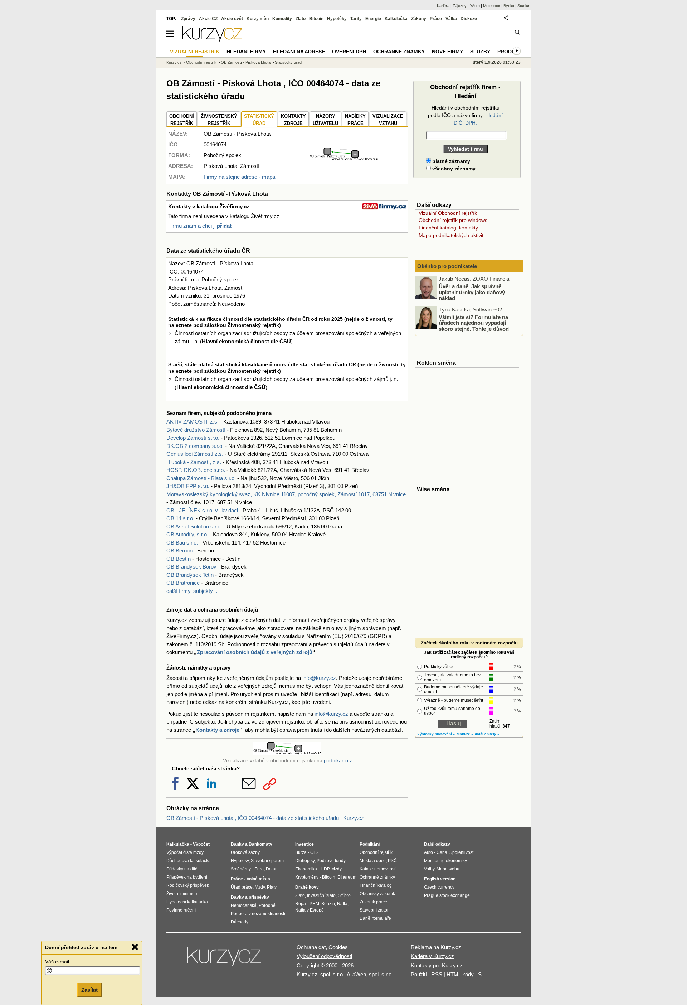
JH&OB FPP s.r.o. (187, 486)
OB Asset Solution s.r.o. (194, 526)
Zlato (301, 18)
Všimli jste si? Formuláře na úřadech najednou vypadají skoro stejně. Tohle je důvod (474, 323)
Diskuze (469, 18)
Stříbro (344, 895)
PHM (314, 903)
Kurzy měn (258, 18)
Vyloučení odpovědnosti (324, 956)
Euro (259, 868)
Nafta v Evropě (309, 910)
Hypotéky (337, 18)
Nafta (342, 903)
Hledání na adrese (299, 51)
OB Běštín (178, 559)
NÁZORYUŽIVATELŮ (325, 119)
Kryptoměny (306, 877)
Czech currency (439, 887)
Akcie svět (232, 18)
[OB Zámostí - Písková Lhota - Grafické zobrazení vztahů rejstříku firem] (344, 159)
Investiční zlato (321, 895)
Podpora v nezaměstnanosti (258, 913)
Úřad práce (242, 887)
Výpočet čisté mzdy (185, 852)
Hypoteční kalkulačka (187, 901)
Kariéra (443, 6)
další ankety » (487, 734)
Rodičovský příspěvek (187, 885)
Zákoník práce (373, 901)
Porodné (267, 905)
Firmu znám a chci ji (200, 226)
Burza (301, 852)
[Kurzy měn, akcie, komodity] (224, 959)
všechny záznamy (453, 168)
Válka (451, 18)
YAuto (475, 6)
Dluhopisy (305, 860)
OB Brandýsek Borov (191, 567)
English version (439, 878)
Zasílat (89, 989)
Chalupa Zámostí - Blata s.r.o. (201, 478)
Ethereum (346, 877)
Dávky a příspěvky (250, 897)
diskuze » (465, 734)
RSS (436, 974)
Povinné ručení (181, 910)
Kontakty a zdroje (217, 730)
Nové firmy (447, 51)
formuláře (381, 918)
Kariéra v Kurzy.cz (432, 956)
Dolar (271, 868)
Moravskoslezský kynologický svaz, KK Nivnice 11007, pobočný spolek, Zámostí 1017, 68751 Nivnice (286, 494)
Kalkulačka (396, 18)
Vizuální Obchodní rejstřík (448, 213)
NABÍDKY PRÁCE (355, 119)
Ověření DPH (349, 51)
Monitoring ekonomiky (445, 860)
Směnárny (241, 868)
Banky (237, 844)
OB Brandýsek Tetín (190, 575)
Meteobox (491, 6)
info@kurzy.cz (319, 678)
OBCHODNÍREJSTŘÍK (181, 119)
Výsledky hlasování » (436, 734)
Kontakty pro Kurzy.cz (437, 965)
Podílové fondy (331, 860)
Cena (442, 852)
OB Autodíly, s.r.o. (187, 534)
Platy (272, 887)
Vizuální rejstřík (194, 51)
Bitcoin (316, 18)
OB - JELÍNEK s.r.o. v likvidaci (202, 510)
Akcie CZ (208, 18)
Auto (428, 852)
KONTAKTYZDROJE (293, 119)
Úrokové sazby (245, 852)
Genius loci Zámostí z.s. (194, 454)
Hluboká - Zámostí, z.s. (193, 462)
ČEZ (314, 852)
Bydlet (508, 6)
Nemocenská (244, 905)
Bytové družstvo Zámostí (195, 430)
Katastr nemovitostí (378, 868)
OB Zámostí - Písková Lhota (246, 62)
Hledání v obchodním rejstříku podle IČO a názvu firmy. (465, 115)
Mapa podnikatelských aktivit (451, 235)
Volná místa (258, 878)
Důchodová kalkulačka (188, 860)
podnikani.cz (338, 760)
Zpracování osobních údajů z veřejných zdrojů (254, 652)
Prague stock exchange (447, 895)
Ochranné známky (399, 51)
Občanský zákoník (377, 893)
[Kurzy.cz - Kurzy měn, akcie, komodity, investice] (212, 40)
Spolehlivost (461, 852)
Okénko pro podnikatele (447, 266)
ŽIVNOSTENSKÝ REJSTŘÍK (219, 119)
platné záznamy (450, 161)
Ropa (300, 903)
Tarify (356, 18)
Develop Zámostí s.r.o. (192, 438)
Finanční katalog (376, 885)
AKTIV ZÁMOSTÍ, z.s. (192, 422)
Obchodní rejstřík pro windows (453, 220)
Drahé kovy (307, 887)
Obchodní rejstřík (201, 62)
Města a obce (373, 860)
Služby (480, 51)
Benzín (328, 903)
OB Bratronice (183, 583)
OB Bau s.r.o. (182, 543)
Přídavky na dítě (182, 868)
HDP (325, 868)
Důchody (239, 921)
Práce (436, 18)
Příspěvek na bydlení (186, 877)
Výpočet (201, 844)
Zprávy (188, 18)
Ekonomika (306, 868)
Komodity (282, 18)
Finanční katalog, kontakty (448, 228)
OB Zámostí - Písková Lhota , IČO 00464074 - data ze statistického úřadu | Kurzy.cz (265, 818)
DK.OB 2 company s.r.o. (195, 446)
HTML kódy (460, 974)
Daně (365, 918)
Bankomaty (260, 844)
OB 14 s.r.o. (180, 518)
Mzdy (260, 887)
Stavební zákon (375, 910)
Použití (419, 974)
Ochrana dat (311, 947)
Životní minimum (182, 893)
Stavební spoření (267, 860)
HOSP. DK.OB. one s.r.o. (195, 470)
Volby (429, 868)
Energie (373, 18)
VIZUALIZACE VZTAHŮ (387, 119)
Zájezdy (460, 6)
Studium (524, 6)
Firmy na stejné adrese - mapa (239, 177)
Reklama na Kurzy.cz (436, 947)
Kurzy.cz (174, 62)
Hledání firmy (246, 51)
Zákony (418, 18)
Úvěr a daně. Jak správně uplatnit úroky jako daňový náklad (472, 292)
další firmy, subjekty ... (192, 591)
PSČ (392, 860)
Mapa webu (448, 868)
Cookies (338, 947)
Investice (304, 844)
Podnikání (370, 844)
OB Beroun (179, 550)
